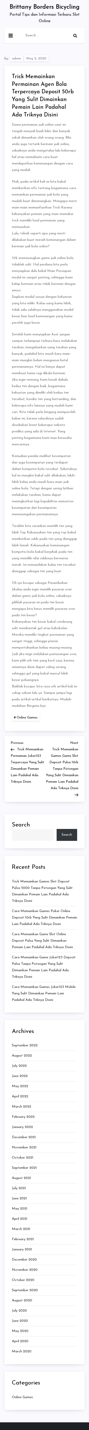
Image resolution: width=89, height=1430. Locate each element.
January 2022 (22, 1127)
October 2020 (23, 1280)
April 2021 (19, 1219)
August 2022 (22, 1056)
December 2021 (24, 1137)
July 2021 (19, 1188)
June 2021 (19, 1198)
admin (16, 58)
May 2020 (20, 1331)
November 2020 (25, 1270)
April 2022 (20, 1096)
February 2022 (23, 1117)
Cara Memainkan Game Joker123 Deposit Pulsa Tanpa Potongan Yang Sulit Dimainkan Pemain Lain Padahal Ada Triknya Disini (44, 967)
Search (21, 825)
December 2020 (24, 1260)
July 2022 (19, 1066)
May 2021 (19, 1209)
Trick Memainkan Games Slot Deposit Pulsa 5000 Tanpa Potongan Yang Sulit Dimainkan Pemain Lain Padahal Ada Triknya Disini (42, 891)
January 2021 (22, 1249)
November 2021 (24, 1147)
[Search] (75, 35)
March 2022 (21, 1107)
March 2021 (21, 1229)
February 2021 (23, 1239)
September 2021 (24, 1168)
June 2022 (20, 1076)
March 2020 (21, 1351)
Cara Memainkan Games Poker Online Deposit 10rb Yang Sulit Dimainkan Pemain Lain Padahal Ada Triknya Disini (44, 917)
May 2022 (20, 1086)
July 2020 (19, 1311)
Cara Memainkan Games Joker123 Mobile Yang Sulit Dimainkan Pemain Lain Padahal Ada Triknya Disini (44, 993)
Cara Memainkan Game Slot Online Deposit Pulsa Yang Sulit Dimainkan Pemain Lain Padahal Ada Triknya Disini (42, 940)
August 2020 (22, 1300)
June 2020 (20, 1321)
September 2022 (25, 1045)
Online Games (27, 717)
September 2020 (25, 1290)
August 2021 (21, 1178)
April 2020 (20, 1341)
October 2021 (22, 1158)
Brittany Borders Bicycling (45, 7)
